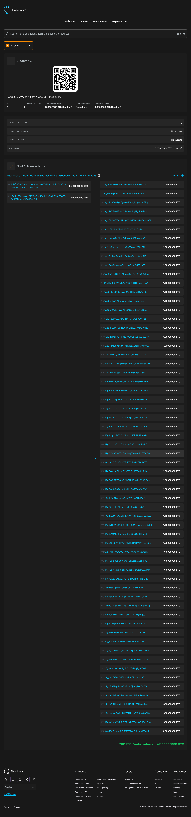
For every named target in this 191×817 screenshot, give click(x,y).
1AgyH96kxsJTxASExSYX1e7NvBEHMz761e (126, 659)
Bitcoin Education (180, 783)
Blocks (84, 21)
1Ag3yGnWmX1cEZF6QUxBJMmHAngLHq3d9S (128, 525)
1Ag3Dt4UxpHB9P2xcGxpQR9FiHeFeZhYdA (126, 399)
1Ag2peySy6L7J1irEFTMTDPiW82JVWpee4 (125, 319)
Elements (100, 792)
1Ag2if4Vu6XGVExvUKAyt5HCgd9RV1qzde (125, 292)
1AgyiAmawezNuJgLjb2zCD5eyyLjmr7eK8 (125, 668)
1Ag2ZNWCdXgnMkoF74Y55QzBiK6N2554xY (127, 363)
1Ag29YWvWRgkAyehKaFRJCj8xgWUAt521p (126, 202)
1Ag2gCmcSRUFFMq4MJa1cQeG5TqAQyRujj (126, 274)
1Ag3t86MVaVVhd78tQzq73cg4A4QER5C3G (127, 453)
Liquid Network (102, 783)
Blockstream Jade (82, 783)
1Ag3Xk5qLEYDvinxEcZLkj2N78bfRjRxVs (125, 507)
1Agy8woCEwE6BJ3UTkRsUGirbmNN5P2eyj (126, 578)
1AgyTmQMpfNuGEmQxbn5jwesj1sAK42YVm (127, 686)
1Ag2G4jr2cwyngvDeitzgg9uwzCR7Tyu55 (124, 265)
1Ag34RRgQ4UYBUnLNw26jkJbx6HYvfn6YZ (127, 381)
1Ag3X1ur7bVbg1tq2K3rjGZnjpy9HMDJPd (125, 498)
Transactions (100, 21)
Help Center (178, 779)
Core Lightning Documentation (136, 788)
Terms (6, 807)
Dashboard (70, 21)
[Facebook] (20, 779)
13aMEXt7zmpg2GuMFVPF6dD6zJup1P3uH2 (126, 731)
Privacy (17, 807)
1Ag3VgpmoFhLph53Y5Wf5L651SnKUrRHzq (126, 471)
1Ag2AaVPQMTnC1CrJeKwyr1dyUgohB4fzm (125, 211)
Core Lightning (102, 788)
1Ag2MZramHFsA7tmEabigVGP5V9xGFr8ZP (126, 310)
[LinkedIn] (13, 779)
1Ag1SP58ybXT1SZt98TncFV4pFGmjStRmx (124, 193)
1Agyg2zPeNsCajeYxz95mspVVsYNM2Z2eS (127, 650)
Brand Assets (178, 796)
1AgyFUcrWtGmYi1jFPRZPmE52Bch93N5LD (125, 641)
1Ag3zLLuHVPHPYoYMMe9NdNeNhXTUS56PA (128, 543)
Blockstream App (81, 779)
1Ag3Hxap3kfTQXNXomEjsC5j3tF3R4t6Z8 (126, 417)
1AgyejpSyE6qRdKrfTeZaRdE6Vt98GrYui (125, 623)
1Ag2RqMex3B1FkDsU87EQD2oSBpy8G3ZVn (126, 336)
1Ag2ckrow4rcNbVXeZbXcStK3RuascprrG (124, 238)
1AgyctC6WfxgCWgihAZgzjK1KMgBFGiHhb (126, 596)
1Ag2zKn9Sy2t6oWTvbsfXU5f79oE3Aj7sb (125, 354)
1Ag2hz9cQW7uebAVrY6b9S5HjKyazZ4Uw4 (126, 283)
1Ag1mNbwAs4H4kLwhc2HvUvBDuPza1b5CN (126, 184)
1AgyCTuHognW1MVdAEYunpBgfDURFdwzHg (127, 605)
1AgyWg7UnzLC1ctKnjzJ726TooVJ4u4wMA (126, 704)
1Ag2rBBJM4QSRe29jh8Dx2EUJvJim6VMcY (126, 328)
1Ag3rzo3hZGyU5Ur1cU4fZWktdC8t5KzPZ (126, 444)
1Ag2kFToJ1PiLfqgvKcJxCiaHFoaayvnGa (124, 301)
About (157, 783)
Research (158, 779)
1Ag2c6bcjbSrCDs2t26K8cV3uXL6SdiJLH (124, 229)
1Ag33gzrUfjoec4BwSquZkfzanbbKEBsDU (125, 372)
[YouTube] (33, 779)
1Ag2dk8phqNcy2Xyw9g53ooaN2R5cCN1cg (126, 247)
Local (175, 792)
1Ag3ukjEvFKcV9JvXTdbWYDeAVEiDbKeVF (125, 462)
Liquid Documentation (132, 783)
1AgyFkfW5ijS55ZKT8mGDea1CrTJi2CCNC (125, 632)
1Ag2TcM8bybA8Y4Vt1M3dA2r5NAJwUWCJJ (127, 345)
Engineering (128, 779)
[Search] (7, 33)
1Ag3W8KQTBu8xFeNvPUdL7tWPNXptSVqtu (127, 480)
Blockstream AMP (82, 792)
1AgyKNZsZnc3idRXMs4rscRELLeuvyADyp (126, 677)
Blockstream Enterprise (84, 788)
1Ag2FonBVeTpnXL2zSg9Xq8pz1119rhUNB (125, 256)
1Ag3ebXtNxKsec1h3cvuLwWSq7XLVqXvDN (127, 408)
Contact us (10, 793)
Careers (158, 788)
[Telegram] (27, 779)
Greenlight (79, 801)
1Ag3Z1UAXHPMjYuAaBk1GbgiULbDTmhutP (126, 534)
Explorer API (119, 21)
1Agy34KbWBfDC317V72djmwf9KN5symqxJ (126, 552)
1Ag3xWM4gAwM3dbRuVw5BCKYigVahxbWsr (128, 516)
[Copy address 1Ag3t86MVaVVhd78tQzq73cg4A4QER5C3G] (59, 96)
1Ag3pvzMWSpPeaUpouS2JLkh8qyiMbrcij (126, 426)
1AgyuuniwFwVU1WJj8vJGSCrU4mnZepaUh (126, 695)
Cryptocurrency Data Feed (107, 779)
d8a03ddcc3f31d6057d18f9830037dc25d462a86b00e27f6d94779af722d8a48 (51, 175)
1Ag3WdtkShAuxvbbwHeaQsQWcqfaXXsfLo (127, 489)
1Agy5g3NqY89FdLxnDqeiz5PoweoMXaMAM (127, 569)
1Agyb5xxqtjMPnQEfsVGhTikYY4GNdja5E (125, 587)
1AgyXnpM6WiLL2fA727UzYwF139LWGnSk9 (127, 713)
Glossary (176, 788)
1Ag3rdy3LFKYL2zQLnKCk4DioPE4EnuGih (126, 435)
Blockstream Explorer (83, 796)
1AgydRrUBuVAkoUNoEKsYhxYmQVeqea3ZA (127, 614)
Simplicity (100, 796)
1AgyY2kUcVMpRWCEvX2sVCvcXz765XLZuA (128, 722)
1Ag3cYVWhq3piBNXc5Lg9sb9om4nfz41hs (126, 390)
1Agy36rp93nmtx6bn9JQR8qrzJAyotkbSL (126, 561)
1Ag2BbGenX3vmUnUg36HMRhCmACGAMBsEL (127, 220)
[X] (6, 779)
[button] (178, 175)
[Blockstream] (13, 771)
